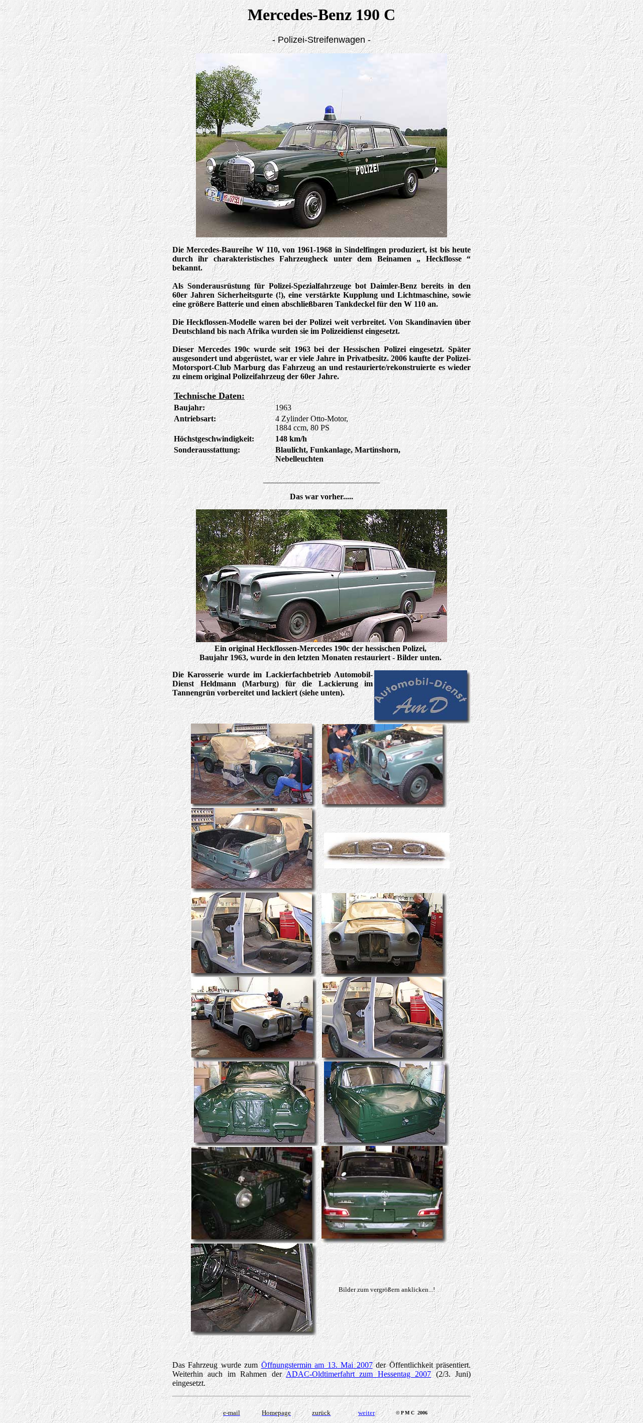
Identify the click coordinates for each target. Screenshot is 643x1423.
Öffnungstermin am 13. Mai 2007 (317, 1365)
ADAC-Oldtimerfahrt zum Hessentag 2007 (358, 1374)
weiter (366, 1412)
